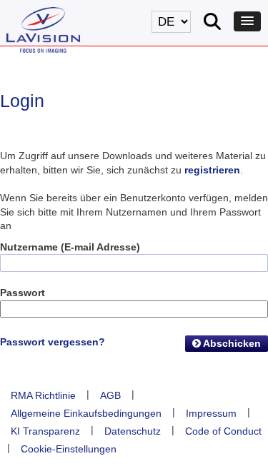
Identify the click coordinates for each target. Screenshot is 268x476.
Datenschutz (132, 431)
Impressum (211, 413)
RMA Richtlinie (43, 395)
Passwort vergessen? (52, 342)
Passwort (22, 292)
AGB (110, 395)
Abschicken (231, 343)
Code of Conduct (223, 431)
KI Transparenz (45, 431)
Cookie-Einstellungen (68, 449)
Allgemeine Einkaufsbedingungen (86, 413)
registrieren (212, 170)
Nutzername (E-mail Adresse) (70, 247)
